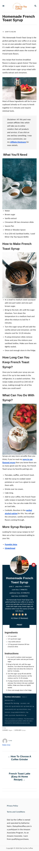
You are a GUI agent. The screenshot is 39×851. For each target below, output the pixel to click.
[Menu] (3, 6)
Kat (11, 740)
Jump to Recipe (10, 32)
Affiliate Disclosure (18, 142)
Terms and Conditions (16, 812)
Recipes (4, 745)
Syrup (8, 745)
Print (19, 625)
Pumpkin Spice (11, 545)
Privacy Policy (12, 806)
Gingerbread (10, 548)
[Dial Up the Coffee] (19, 6)
